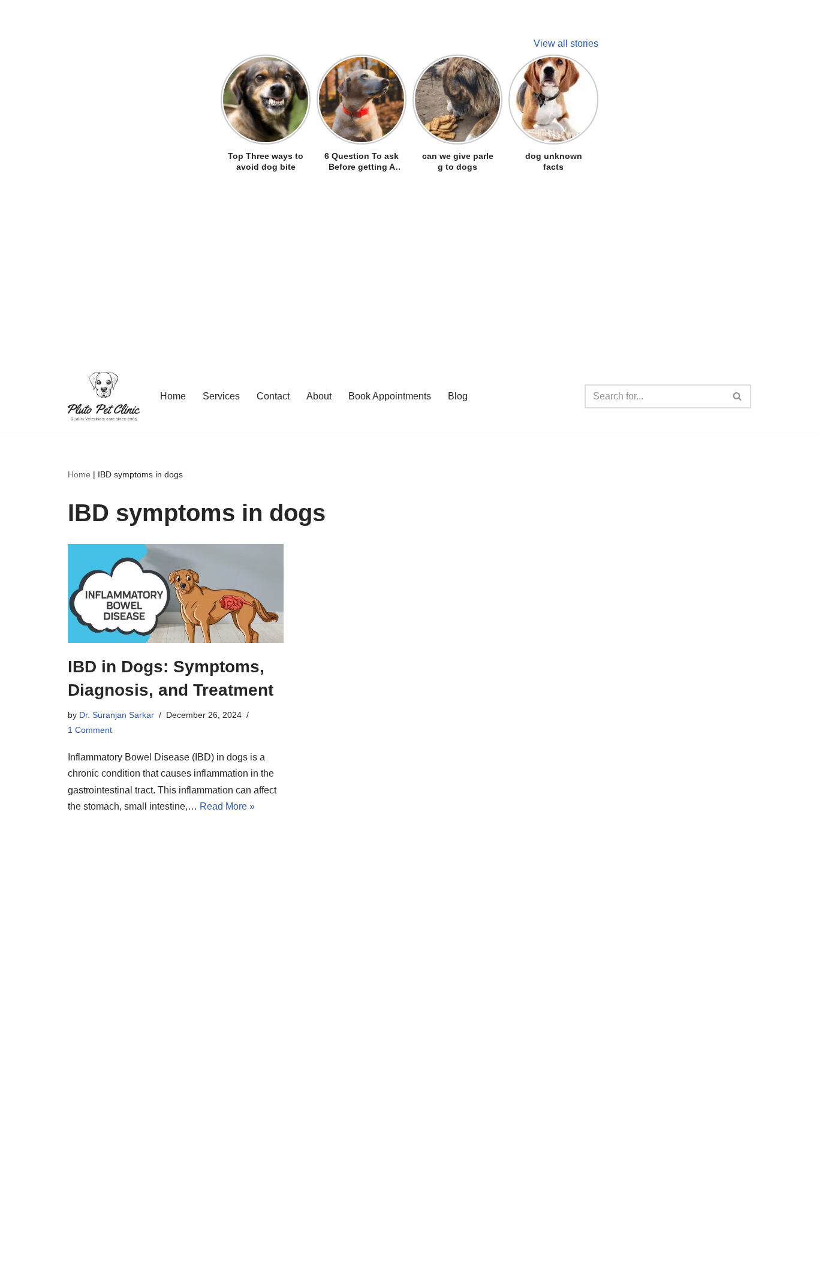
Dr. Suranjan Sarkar (116, 715)
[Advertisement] (409, 263)
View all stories (566, 43)
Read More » (227, 806)
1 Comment (90, 730)
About (319, 396)
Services (221, 396)
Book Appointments (389, 396)
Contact (273, 396)
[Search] (737, 396)
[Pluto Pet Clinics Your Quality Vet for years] (104, 396)
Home (173, 396)
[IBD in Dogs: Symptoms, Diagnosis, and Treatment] (176, 593)
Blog (458, 396)
